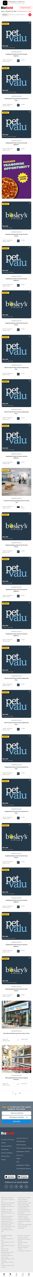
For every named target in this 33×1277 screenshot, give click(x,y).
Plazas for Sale (5, 1248)
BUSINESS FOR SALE (16, 51)
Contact (3, 1142)
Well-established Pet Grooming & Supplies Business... (16, 1078)
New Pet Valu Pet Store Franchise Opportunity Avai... (16, 368)
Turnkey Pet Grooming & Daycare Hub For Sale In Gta (17, 501)
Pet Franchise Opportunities (25, 1224)
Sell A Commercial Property (24, 1148)
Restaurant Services (23, 1237)
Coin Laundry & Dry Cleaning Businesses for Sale (7, 1230)
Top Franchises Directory (23, 1168)
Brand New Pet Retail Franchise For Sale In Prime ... (16, 1034)
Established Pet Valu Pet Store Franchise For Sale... (16, 99)
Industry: (8, 59)
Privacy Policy (5, 1156)
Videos (18, 1158)
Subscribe (16, 1121)
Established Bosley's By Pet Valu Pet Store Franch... (16, 235)
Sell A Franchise (21, 1144)
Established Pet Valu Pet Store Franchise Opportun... (16, 55)
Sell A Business (20, 1141)
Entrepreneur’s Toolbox (23, 1165)
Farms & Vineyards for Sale (8, 1226)
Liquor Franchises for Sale (24, 1202)
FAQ (17, 1161)
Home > (3, 11)
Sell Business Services (23, 1151)
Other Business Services (24, 1245)
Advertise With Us (6, 1146)
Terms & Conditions (7, 1153)
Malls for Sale (4, 1250)
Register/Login (26, 7)
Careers (3, 1159)
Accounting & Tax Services (24, 1250)
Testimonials (5, 1149)
